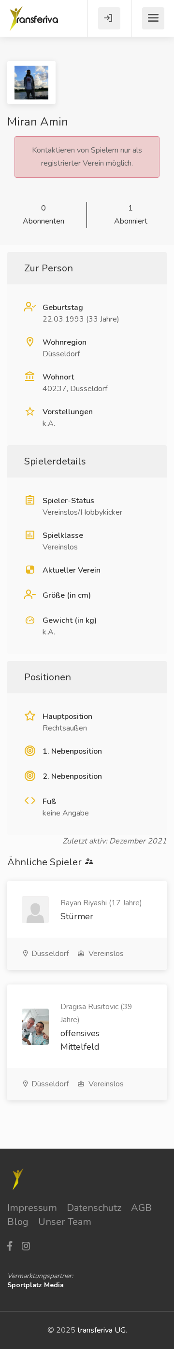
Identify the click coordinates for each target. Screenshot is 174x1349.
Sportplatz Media (35, 1285)
